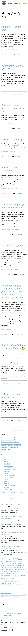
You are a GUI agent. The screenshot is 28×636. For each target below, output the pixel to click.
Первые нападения (12, 245)
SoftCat (3, 546)
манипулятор (14, 571)
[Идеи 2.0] (9, 630)
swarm (11, 565)
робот (15, 49)
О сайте (6, 611)
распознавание (5, 578)
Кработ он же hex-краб (11, 28)
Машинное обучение (10, 469)
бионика (16, 567)
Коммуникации (8, 466)
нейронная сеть (6, 575)
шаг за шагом (9, 585)
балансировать (10, 567)
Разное (19, 156)
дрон (16, 569)
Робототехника (6, 593)
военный (8, 569)
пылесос (3, 88)
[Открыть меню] (2, 8)
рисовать (3, 188)
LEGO (21, 561)
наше (16, 573)
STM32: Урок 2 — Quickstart (14, 492)
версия (21, 567)
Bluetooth (20, 559)
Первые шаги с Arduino (9, 449)
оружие (7, 151)
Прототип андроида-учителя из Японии (13, 206)
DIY (7, 561)
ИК (13, 565)
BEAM (2, 49)
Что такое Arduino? (8, 438)
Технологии (7, 487)
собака (13, 583)
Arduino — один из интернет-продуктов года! (12, 107)
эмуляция (4, 378)
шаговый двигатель (17, 585)
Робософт (7, 481)
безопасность (5, 269)
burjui (3, 492)
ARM (5, 460)
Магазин (23, 3)
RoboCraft (13, 3)
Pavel (2, 504)
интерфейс (20, 569)
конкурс (3, 329)
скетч (13, 329)
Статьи (6, 617)
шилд (23, 585)
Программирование (10, 475)
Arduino (3, 123)
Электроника (8, 489)
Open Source (10, 563)
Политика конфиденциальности (13, 613)
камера (24, 569)
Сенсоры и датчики (10, 485)
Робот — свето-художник (10, 169)
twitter (7, 123)
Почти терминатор (11, 139)
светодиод (14, 188)
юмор (15, 151)
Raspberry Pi (21, 563)
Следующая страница (20, 430)
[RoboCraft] (12, 630)
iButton (18, 376)
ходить (3, 585)
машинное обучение (8, 573)
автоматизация (20, 565)
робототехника (13, 269)
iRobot (15, 561)
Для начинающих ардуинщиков (11, 444)
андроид (3, 229)
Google (10, 561)
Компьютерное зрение (11, 467)
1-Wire (3, 376)
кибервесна (5, 571)
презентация (13, 123)
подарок (8, 329)
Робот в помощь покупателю (10, 396)
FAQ (5, 607)
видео (3, 151)
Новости (19, 94)
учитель (17, 229)
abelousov (4, 532)
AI (9, 559)
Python (15, 563)
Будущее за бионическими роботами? (13, 594)
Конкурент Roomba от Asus (12, 67)
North (3, 516)
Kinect (18, 561)
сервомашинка (6, 584)
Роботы (6, 483)
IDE (12, 561)
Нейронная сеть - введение (10, 596)
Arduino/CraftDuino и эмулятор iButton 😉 (13, 347)
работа (8, 229)
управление (19, 583)
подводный (13, 575)
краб (11, 49)
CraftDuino (12, 376)
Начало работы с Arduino (10, 442)
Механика (7, 471)
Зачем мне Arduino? (8, 440)
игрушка (7, 49)
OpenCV (3, 563)
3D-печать (4, 559)
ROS (7, 565)
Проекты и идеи (9, 477)
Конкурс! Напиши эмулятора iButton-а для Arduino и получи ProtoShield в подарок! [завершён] (13, 291)
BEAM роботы (21, 55)
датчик (12, 569)
